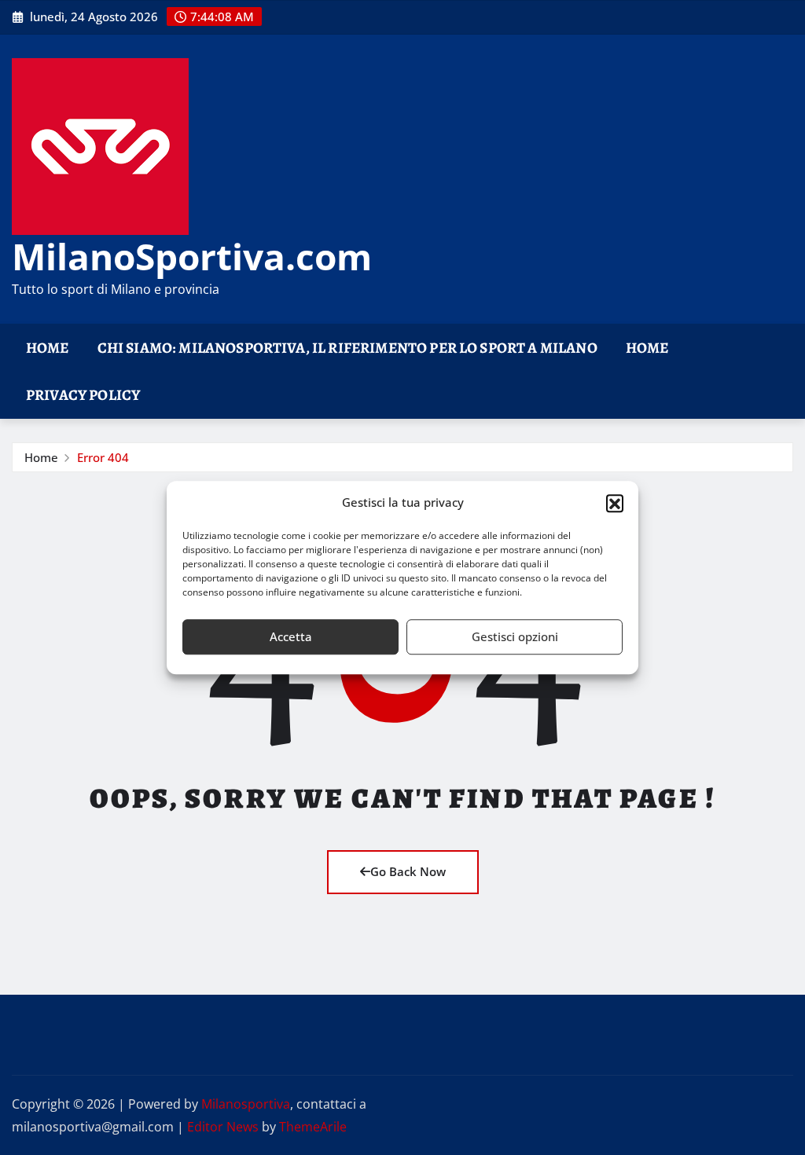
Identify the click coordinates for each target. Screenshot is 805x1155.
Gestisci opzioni (515, 636)
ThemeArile (313, 1126)
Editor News (223, 1126)
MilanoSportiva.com (192, 256)
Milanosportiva (245, 1104)
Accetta (291, 636)
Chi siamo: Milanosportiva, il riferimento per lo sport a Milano (347, 347)
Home (47, 347)
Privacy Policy (83, 394)
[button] (615, 503)
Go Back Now (408, 871)
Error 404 (103, 457)
